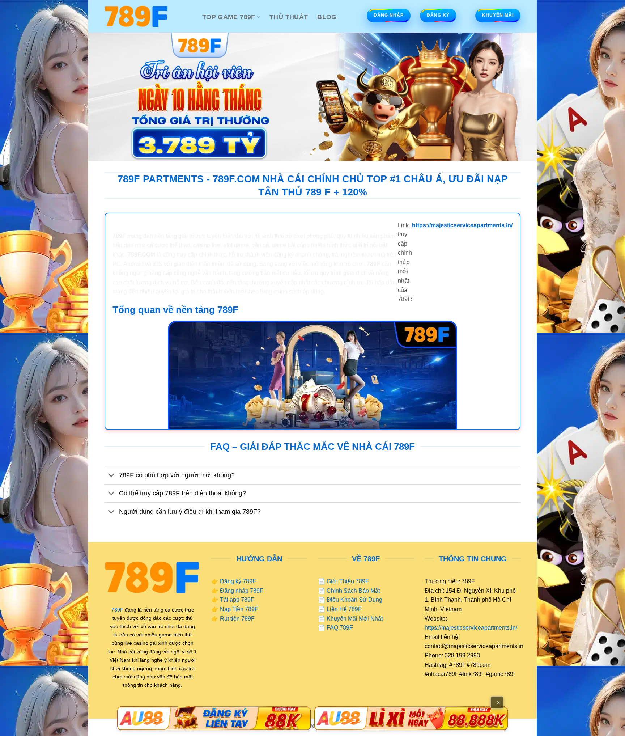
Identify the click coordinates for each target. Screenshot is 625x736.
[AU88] (214, 718)
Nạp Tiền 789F (239, 609)
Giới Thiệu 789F (348, 581)
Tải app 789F (237, 600)
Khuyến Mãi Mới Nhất (355, 619)
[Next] (518, 97)
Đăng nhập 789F (241, 591)
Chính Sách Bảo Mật (353, 591)
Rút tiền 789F (237, 619)
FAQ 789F (340, 628)
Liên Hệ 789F (344, 609)
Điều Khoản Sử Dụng (354, 600)
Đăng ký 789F (238, 581)
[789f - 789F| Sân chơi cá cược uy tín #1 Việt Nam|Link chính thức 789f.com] (148, 16)
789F (117, 610)
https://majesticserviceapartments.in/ (471, 628)
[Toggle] (112, 476)
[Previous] (106, 97)
